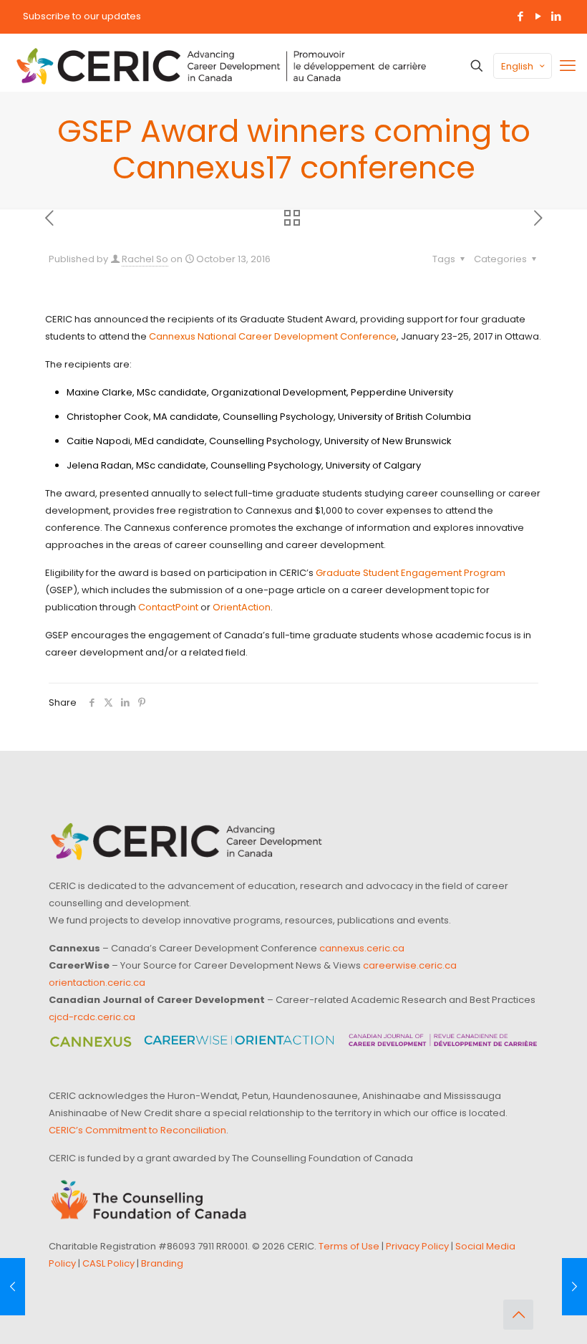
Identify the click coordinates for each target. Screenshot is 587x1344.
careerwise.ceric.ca (410, 965)
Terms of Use (349, 1246)
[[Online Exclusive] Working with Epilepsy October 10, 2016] (12, 1286)
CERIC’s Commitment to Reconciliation (137, 1130)
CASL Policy (108, 1263)
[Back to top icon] (518, 1315)
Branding (162, 1263)
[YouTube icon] (538, 16)
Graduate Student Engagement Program (410, 573)
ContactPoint (168, 607)
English (517, 66)
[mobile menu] (568, 66)
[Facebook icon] (520, 16)
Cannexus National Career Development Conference (273, 336)
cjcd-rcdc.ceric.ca (92, 1017)
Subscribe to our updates (82, 16)
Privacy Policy (417, 1246)
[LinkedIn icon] (555, 16)
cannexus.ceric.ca (361, 948)
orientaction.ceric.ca (97, 982)
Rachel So (145, 259)
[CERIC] (221, 66)
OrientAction (242, 607)
